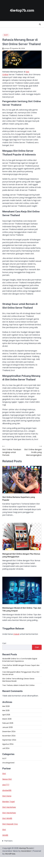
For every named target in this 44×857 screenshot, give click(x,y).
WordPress (10, 853)
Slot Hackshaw (9, 807)
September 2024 (9, 740)
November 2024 (8, 736)
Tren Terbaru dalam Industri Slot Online (18, 685)
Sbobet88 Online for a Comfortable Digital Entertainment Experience (19, 659)
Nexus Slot (7, 779)
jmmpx (6, 48)
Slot (4, 773)
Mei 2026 (6, 706)
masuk (16, 634)
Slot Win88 (7, 818)
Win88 (5, 835)
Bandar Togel (8, 801)
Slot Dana (6, 796)
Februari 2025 (7, 723)
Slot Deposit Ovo (10, 824)
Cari (4, 643)
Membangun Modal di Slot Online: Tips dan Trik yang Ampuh (21, 609)
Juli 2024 (6, 748)
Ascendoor (26, 851)
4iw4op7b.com (22, 10)
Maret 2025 (6, 719)
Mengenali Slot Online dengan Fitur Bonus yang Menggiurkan (21, 555)
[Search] (40, 24)
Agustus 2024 (7, 744)
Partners (8, 840)
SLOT (6, 35)
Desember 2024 (8, 731)
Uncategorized (8, 763)
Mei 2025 (6, 710)
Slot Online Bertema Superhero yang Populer (18, 498)
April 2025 (6, 715)
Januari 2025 (7, 727)
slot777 (5, 784)
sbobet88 (6, 790)
